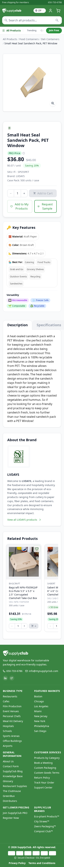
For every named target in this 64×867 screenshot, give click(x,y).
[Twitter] (11, 678)
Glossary (8, 781)
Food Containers (29, 39)
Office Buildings (12, 741)
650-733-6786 (55, 2)
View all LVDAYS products (22, 519)
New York (39, 721)
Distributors (10, 801)
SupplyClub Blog (13, 771)
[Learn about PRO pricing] (23, 153)
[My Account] (50, 10)
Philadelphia (41, 726)
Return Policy (42, 777)
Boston (38, 696)
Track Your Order (44, 782)
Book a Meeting (43, 762)
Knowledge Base (13, 776)
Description (17, 325)
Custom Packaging (45, 767)
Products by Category (47, 757)
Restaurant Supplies (15, 786)
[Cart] (58, 10)
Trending (31, 30)
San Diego (40, 731)
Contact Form (11, 766)
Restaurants (10, 696)
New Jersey (40, 716)
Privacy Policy (17, 863)
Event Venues (11, 711)
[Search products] (57, 20)
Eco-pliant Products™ (46, 816)
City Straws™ (41, 821)
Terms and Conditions (41, 863)
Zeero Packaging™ (45, 826)
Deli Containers (50, 39)
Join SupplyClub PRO (15, 813)
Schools (7, 731)
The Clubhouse (12, 791)
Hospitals (8, 726)
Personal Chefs (12, 716)
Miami (38, 711)
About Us (8, 761)
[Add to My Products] (36, 549)
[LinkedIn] (5, 678)
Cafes (6, 701)
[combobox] (32, 20)
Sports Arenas (11, 736)
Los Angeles (41, 706)
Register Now (11, 818)
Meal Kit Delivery (13, 721)
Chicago (39, 701)
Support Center (43, 787)
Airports (7, 745)
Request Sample (47, 206)
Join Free (54, 30)
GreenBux (9, 796)
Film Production (12, 706)
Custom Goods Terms (46, 772)
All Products (13, 30)
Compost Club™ (43, 831)
